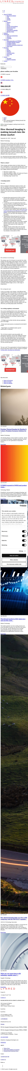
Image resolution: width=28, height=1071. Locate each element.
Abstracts (9, 37)
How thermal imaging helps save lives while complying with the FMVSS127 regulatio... (14, 918)
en (4, 10)
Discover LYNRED (11, 15)
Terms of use (7, 1048)
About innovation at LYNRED (14, 41)
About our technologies (12, 35)
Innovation (6, 39)
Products (6, 33)
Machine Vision (10, 31)
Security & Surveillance (12, 26)
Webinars (9, 51)
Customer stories (10, 53)
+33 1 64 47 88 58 (4, 1037)
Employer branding (11, 59)
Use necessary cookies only (14, 564)
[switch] (24, 536)
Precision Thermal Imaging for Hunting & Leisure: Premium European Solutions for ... (14, 430)
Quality (8, 18)
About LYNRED (8, 14)
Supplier (9, 19)
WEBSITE (3, 1042)
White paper (9, 46)
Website (2, 1024)
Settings (21, 551)
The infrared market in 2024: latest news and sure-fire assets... (13, 619)
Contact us (3, 997)
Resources (6, 47)
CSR (8, 17)
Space (8, 23)
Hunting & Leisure (11, 27)
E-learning (9, 38)
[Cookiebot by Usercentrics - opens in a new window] (20, 506)
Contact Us (3, 1059)
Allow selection (14, 559)
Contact (5, 61)
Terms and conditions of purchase (11, 1049)
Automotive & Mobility (12, 30)
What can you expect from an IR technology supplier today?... (11, 974)
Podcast (8, 50)
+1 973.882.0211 (4, 1018)
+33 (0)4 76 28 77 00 (5, 1056)
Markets (5, 21)
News (8, 55)
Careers (5, 57)
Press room (9, 54)
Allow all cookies (14, 555)
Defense (8, 22)
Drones (8, 25)
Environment (10, 29)
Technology (6, 34)
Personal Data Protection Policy (11, 1051)
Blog (8, 49)
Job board (9, 58)
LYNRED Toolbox (11, 43)
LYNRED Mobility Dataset (13, 42)
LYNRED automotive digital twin (15, 45)
